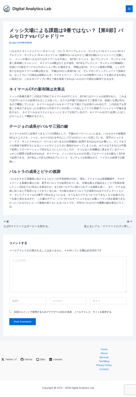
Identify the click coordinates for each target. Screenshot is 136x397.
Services (104, 357)
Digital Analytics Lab (31, 8)
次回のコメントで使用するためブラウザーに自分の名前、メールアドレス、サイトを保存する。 (64, 311)
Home (104, 349)
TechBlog (104, 361)
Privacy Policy (104, 365)
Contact (104, 369)
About (104, 353)
